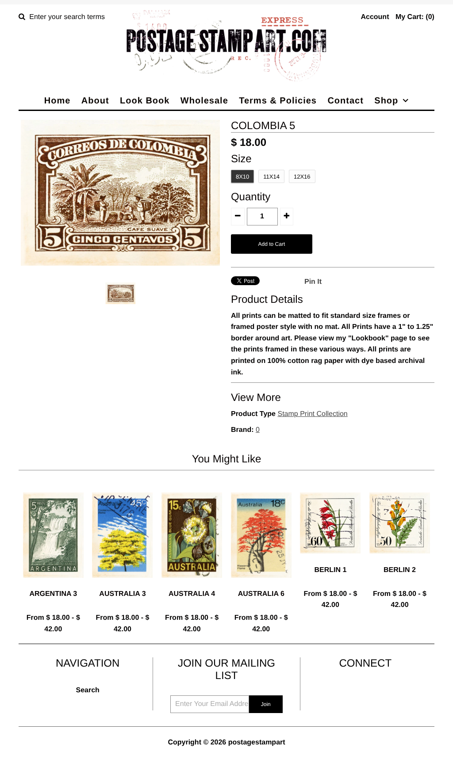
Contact (345, 101)
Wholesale (204, 101)
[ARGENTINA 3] (53, 584)
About (95, 101)
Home (57, 101)
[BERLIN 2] (399, 560)
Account (375, 17)
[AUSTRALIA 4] (191, 584)
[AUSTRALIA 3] (122, 584)
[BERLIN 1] (330, 560)
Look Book (144, 101)
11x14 (271, 176)
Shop (386, 101)
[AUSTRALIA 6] (261, 584)
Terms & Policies (278, 101)
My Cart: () (414, 17)
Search (87, 690)
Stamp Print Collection (312, 414)
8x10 (242, 176)
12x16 (302, 176)
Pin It (313, 282)
